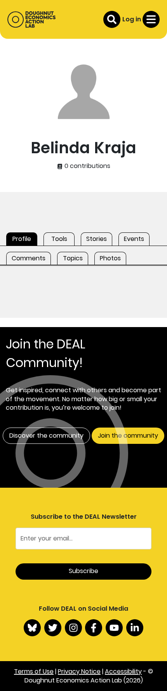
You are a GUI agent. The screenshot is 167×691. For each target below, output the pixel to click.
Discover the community (46, 435)
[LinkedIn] (134, 627)
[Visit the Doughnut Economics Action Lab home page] (31, 19)
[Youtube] (114, 627)
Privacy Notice (79, 671)
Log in (131, 19)
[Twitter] (52, 627)
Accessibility (123, 671)
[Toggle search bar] (111, 19)
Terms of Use (34, 671)
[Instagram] (73, 627)
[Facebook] (93, 627)
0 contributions (86, 166)
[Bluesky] (32, 627)
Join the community (128, 435)
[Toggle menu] (151, 19)
